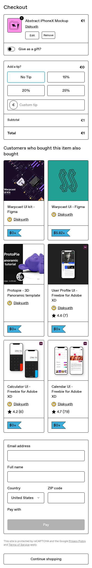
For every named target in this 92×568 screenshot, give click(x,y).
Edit (32, 35)
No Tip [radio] (26, 77)
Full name (15, 467)
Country (13, 488)
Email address (18, 446)
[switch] (11, 49)
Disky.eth (31, 26)
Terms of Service (19, 544)
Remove (48, 35)
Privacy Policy (77, 541)
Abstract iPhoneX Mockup (46, 21)
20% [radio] (26, 90)
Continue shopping (46, 559)
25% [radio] (66, 90)
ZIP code (55, 488)
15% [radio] (66, 77)
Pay (46, 524)
